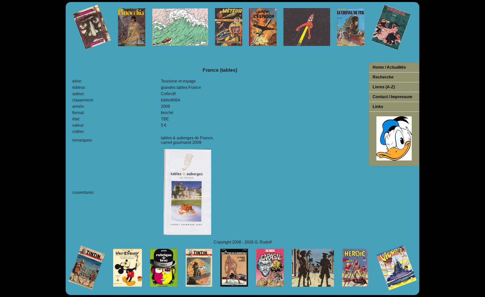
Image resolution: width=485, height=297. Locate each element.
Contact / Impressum (392, 97)
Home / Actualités (389, 67)
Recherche (383, 77)
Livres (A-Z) (384, 87)
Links (378, 106)
